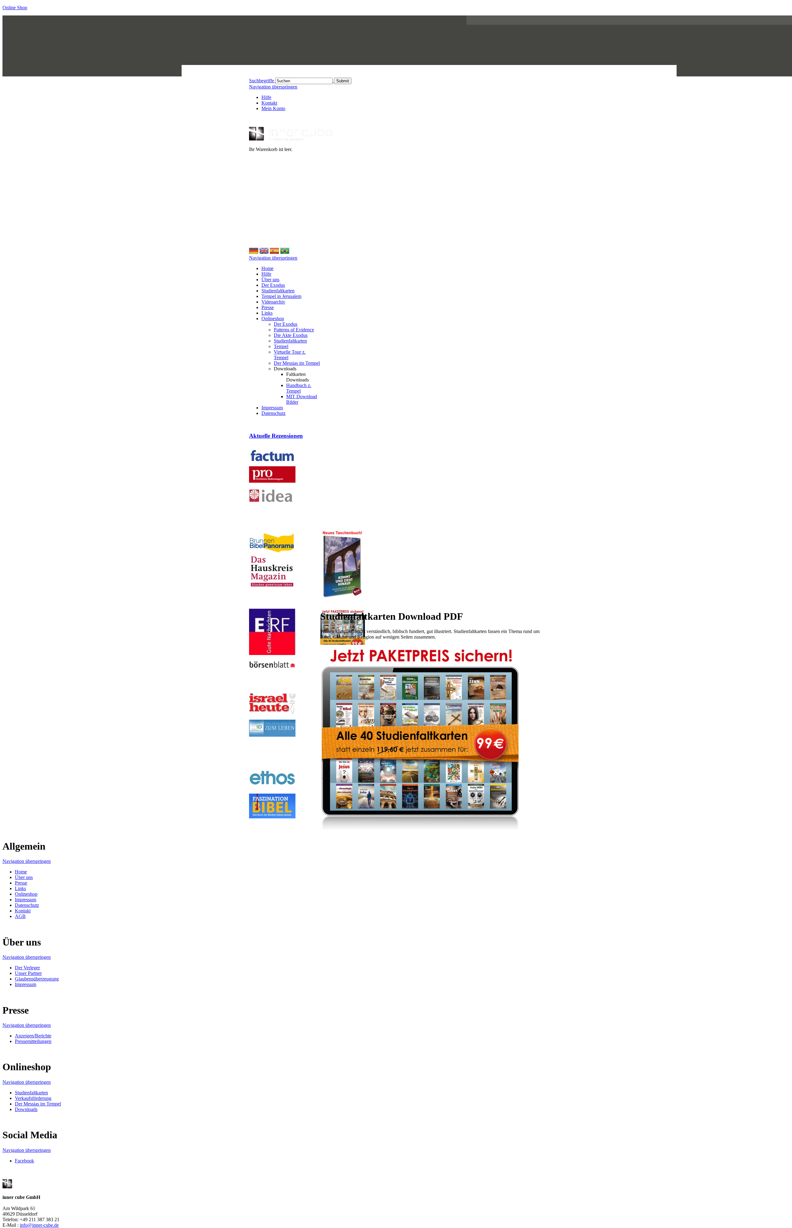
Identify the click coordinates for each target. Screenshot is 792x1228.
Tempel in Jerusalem (281, 296)
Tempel (281, 346)
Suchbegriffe (261, 80)
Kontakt (269, 103)
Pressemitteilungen (33, 1041)
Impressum (272, 407)
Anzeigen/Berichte (33, 1035)
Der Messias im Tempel (297, 363)
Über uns (270, 279)
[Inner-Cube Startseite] (291, 138)
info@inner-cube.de (39, 1225)
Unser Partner (28, 973)
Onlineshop (272, 318)
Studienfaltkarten (278, 290)
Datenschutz (273, 413)
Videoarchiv (273, 301)
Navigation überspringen (273, 86)
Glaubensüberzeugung (37, 978)
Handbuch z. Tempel (298, 388)
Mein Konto (273, 108)
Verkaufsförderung (33, 1098)
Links (267, 313)
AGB (20, 916)
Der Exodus (273, 285)
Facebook (24, 1160)
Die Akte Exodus (291, 335)
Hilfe (266, 97)
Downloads (26, 1109)
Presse (267, 307)
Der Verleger (27, 967)
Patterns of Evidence (294, 329)
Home (267, 268)
